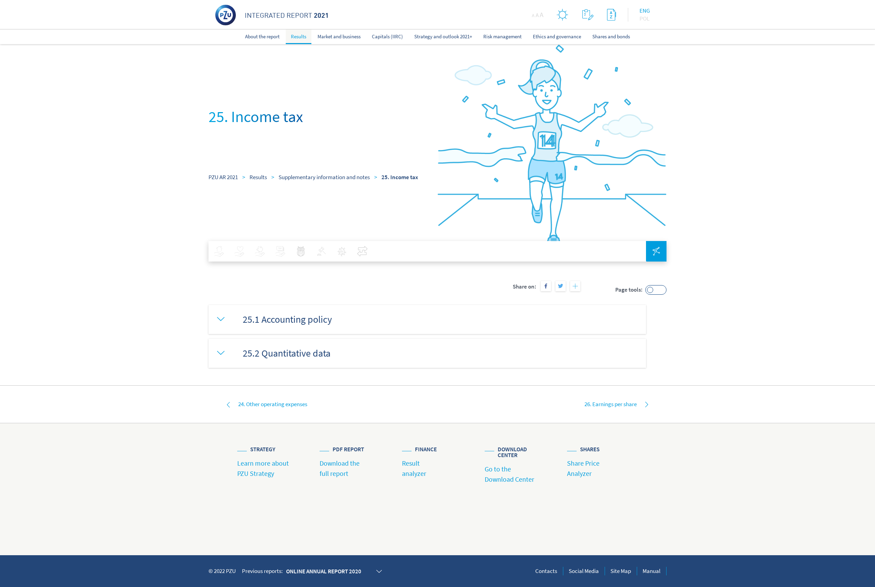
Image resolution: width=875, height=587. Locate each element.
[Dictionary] (611, 14)
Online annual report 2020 (323, 571)
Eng (645, 10)
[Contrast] (562, 14)
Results (258, 177)
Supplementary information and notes (324, 177)
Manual (651, 571)
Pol (644, 18)
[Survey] (587, 14)
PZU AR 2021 (223, 177)
